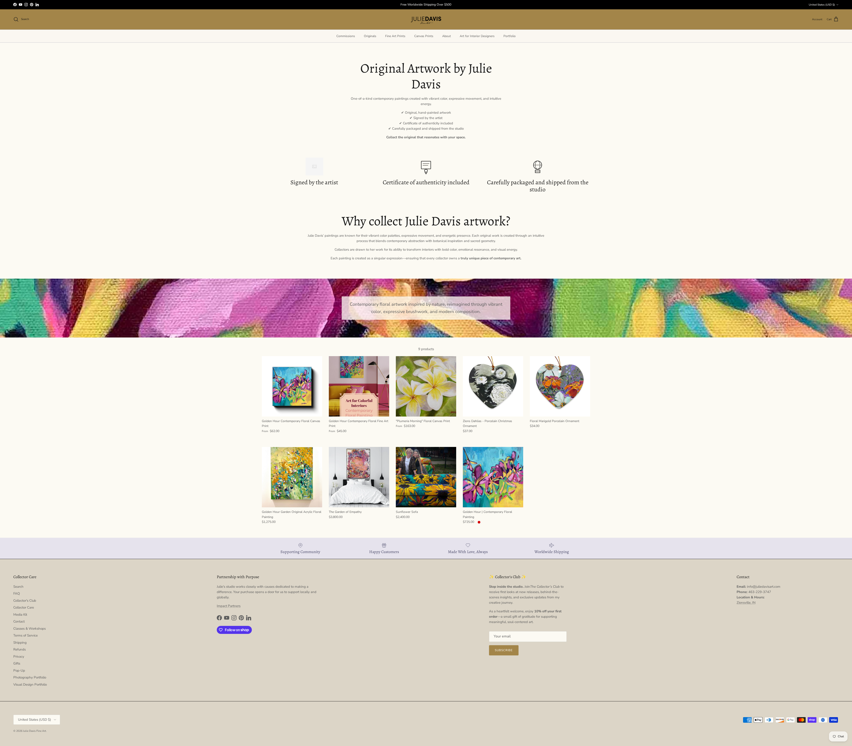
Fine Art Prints (395, 36)
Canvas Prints (423, 36)
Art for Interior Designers (477, 36)
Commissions (345, 36)
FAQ (16, 593)
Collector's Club (24, 600)
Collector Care (23, 607)
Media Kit (20, 614)
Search (18, 586)
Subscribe (504, 650)
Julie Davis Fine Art (34, 731)
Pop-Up (19, 670)
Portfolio (509, 36)
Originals (370, 36)
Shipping (20, 642)
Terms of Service (25, 635)
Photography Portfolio (29, 677)
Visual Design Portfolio (30, 684)
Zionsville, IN (746, 602)
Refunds (19, 649)
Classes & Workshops (29, 628)
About (446, 36)
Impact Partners (229, 606)
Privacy (18, 656)
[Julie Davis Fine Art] (426, 19)
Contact (19, 621)
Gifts (16, 663)
